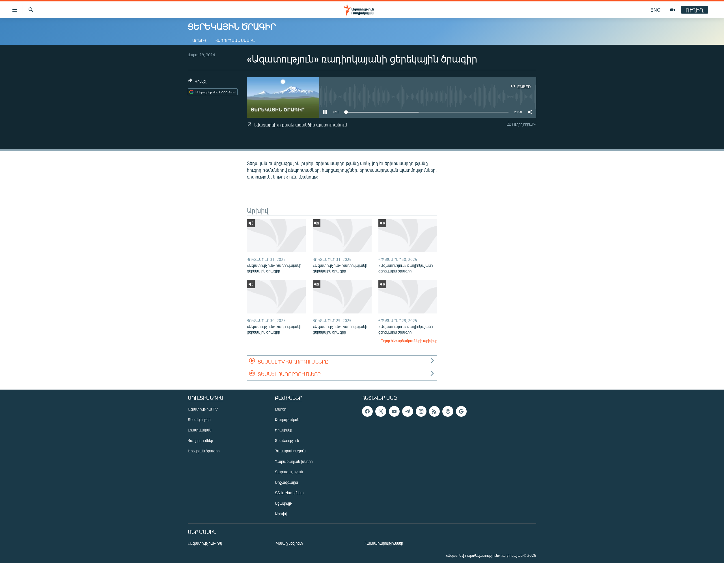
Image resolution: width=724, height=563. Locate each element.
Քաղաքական (287, 419)
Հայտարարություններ (383, 543)
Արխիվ (199, 40)
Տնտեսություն (287, 440)
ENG (655, 9)
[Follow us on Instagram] (421, 411)
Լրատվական (199, 429)
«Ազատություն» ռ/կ (205, 543)
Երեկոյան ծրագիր (203, 450)
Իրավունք (283, 429)
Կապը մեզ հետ (289, 543)
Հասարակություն (290, 450)
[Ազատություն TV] (672, 10)
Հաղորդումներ (200, 440)
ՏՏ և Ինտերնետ (289, 492)
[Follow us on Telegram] (407, 411)
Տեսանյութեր (199, 419)
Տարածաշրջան (289, 471)
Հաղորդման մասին (235, 40)
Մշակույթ (283, 503)
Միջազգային (286, 482)
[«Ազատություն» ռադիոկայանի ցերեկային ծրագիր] (276, 235)
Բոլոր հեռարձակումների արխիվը (409, 340)
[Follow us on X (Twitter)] (380, 411)
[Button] (197, 82)
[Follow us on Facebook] (367, 411)
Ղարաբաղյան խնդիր (294, 461)
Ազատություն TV (203, 409)
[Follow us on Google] (461, 411)
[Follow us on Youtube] (394, 411)
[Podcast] (447, 411)
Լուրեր (280, 409)
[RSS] (434, 411)
